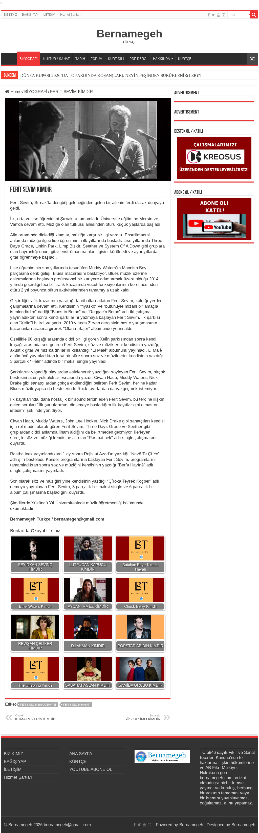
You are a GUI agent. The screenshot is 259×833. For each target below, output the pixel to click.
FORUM (96, 59)
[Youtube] (219, 15)
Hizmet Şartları (70, 14)
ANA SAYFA (10, 58)
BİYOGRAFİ (28, 59)
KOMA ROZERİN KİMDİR (35, 717)
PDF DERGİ (138, 59)
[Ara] (254, 14)
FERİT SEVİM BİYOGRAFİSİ (38, 704)
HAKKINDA (161, 59)
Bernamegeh (129, 34)
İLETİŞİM (49, 14)
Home (15, 91)
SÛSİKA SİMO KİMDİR (142, 717)
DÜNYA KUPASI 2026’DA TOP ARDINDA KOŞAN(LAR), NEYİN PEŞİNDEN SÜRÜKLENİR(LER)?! (111, 75)
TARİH (80, 59)
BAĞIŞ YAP (30, 14)
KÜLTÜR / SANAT (56, 59)
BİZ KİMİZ (10, 14)
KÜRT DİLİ (116, 59)
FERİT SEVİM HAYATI (76, 704)
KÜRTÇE (184, 59)
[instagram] (224, 15)
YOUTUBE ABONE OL (90, 769)
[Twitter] (213, 15)
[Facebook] (208, 15)
